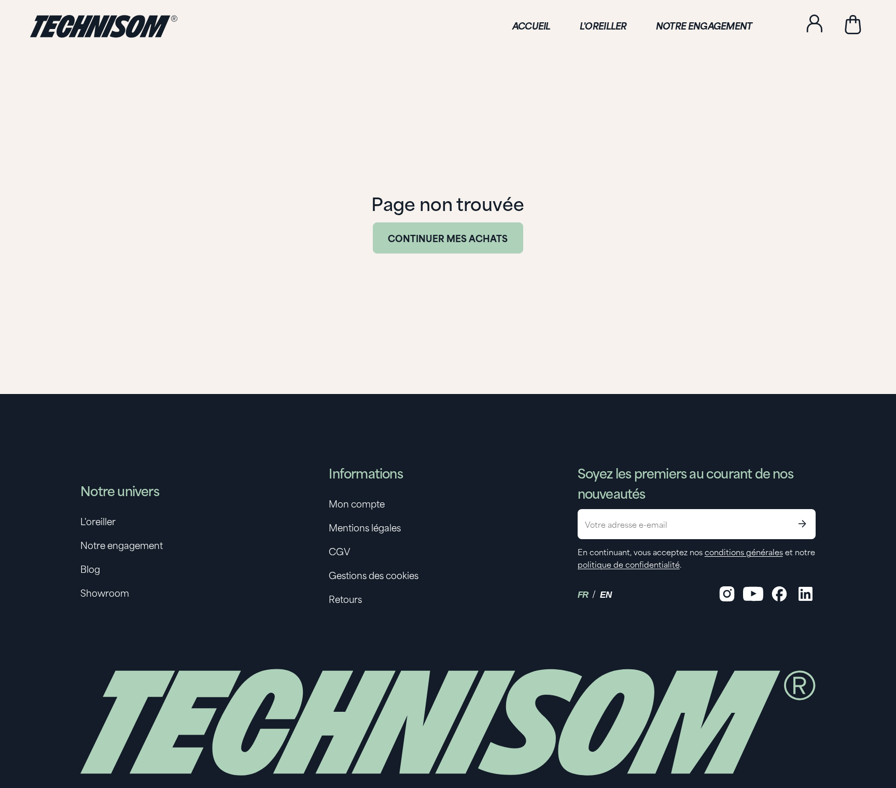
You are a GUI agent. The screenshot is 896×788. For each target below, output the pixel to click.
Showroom (104, 592)
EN (605, 595)
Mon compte (357, 503)
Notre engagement (121, 545)
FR (583, 595)
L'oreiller (98, 521)
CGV (339, 551)
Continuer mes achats (448, 238)
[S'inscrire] (802, 524)
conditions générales (744, 551)
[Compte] (814, 25)
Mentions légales (365, 527)
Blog (90, 568)
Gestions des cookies (373, 575)
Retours (345, 599)
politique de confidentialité (629, 564)
